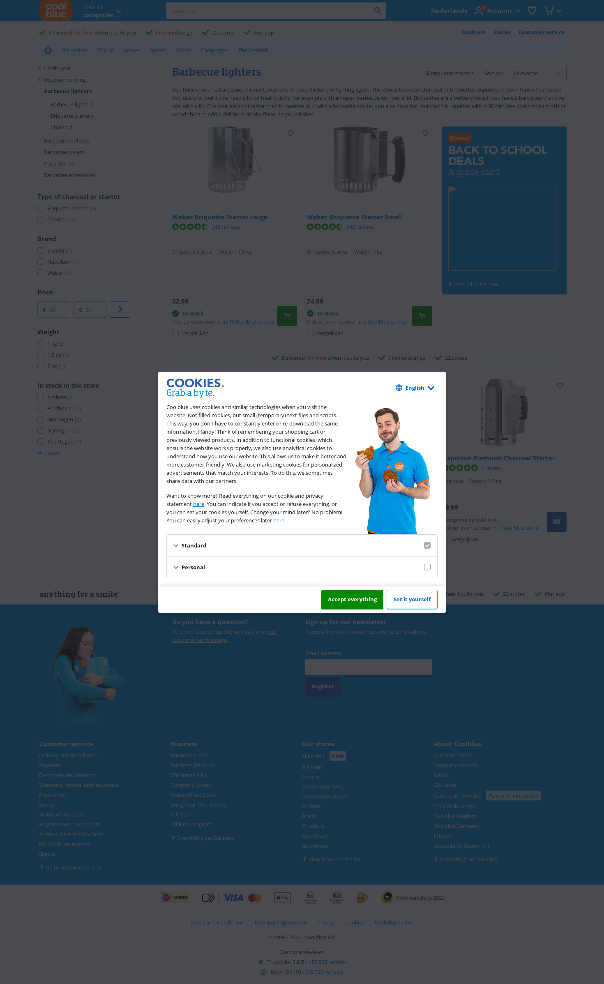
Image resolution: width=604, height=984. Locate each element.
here (198, 504)
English (415, 387)
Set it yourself (412, 599)
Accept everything (352, 599)
